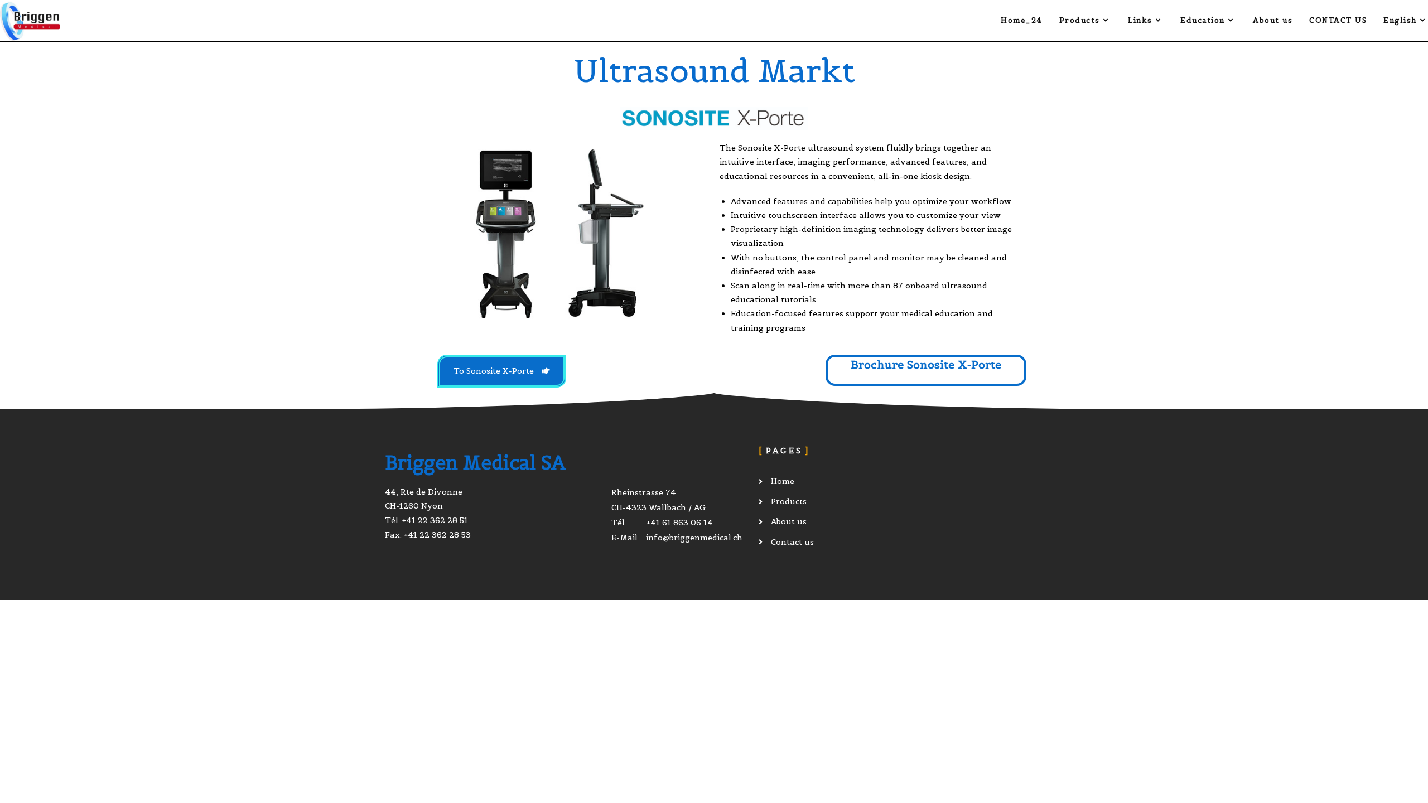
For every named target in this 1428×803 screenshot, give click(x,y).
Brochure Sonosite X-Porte (926, 364)
